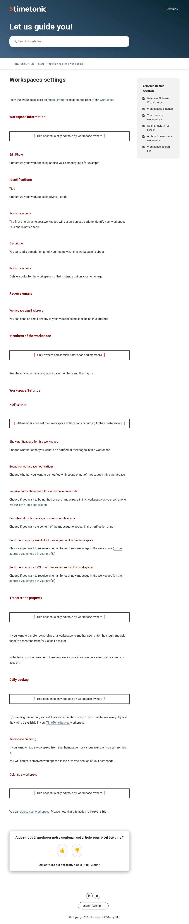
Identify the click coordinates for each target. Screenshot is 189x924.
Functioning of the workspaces (66, 63)
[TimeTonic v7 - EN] (28, 11)
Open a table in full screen (158, 128)
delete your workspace (34, 811)
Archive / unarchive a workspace (160, 138)
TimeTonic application (33, 505)
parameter (59, 100)
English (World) (92, 905)
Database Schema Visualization (158, 100)
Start (41, 63)
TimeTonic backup (58, 722)
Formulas (172, 9)
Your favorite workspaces (155, 117)
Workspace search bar (158, 149)
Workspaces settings (160, 108)
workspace (107, 100)
